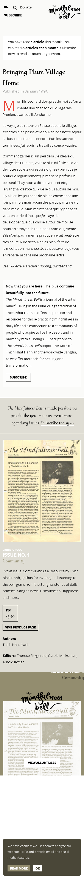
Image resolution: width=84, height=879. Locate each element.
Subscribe (13, 15)
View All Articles (42, 762)
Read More (19, 868)
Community (14, 561)
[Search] (15, 8)
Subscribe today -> (57, 423)
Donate (26, 7)
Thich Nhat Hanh (16, 644)
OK (38, 868)
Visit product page (20, 627)
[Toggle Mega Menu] (6, 8)
